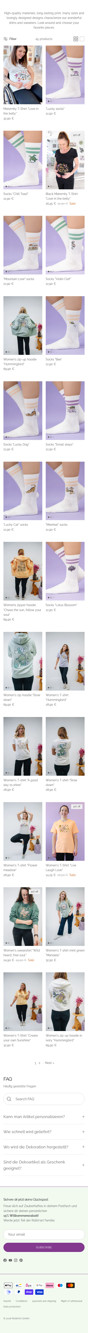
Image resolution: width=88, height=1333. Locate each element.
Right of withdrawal (71, 1301)
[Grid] (75, 38)
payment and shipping (44, 1301)
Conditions (21, 1301)
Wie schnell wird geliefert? (27, 1131)
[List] (82, 38)
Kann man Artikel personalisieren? (34, 1116)
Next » (49, 1063)
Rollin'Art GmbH (20, 1318)
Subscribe (44, 1247)
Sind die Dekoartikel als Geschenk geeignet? (34, 1165)
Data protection (12, 1306)
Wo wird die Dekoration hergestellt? (35, 1147)
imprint (7, 1301)
